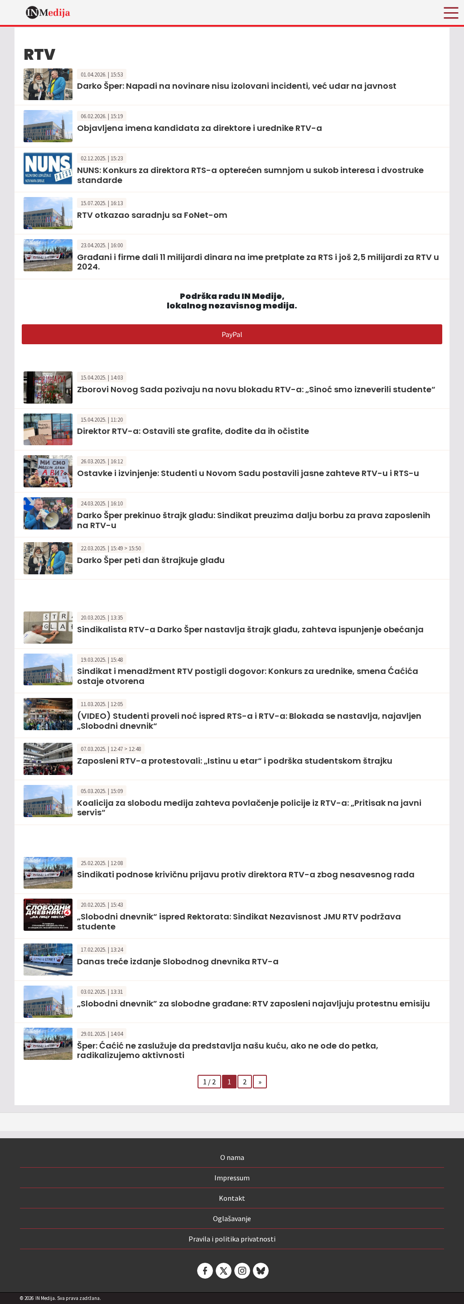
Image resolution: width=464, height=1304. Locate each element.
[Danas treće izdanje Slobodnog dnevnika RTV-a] (48, 958)
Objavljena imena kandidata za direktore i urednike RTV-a (199, 128)
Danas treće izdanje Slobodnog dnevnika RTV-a (178, 961)
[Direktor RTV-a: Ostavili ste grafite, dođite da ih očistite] (48, 428)
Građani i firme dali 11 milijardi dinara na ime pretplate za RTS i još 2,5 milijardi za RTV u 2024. (258, 262)
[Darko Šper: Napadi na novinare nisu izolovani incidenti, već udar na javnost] (48, 83)
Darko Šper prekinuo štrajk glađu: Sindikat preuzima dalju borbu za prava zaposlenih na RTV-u (253, 520)
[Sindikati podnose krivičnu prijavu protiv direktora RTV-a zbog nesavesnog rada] (48, 871)
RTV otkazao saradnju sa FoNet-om (152, 215)
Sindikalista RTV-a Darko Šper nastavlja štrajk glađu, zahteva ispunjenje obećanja (250, 629)
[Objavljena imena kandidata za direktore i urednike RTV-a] (48, 125)
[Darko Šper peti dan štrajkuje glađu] (48, 557)
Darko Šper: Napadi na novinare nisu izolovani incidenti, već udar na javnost (236, 85)
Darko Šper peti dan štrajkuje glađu (151, 560)
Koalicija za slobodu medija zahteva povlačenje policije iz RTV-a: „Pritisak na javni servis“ (249, 807)
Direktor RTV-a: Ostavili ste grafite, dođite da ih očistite (193, 431)
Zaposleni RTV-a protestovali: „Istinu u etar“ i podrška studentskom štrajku (234, 760)
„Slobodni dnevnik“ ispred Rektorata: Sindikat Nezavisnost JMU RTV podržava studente (239, 921)
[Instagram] (241, 1270)
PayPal (232, 334)
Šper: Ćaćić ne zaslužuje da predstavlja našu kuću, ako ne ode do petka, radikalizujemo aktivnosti (227, 1050)
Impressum (232, 1177)
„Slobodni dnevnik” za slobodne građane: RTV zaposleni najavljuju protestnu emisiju (253, 1003)
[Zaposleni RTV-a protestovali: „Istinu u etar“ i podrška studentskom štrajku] (48, 757)
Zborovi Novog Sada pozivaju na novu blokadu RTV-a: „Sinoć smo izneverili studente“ (256, 389)
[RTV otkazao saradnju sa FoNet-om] (48, 212)
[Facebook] (204, 1270)
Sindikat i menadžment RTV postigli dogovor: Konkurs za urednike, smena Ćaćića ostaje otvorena (247, 676)
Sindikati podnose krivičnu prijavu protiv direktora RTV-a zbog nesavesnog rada (246, 874)
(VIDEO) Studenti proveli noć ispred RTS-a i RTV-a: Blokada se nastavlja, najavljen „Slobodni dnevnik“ (249, 720)
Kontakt (232, 1198)
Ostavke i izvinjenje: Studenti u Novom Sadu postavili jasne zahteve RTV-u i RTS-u (248, 473)
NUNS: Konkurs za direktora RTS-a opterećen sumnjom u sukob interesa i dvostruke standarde (250, 175)
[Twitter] (223, 1270)
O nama (232, 1157)
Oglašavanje (232, 1218)
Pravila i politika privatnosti (232, 1238)
